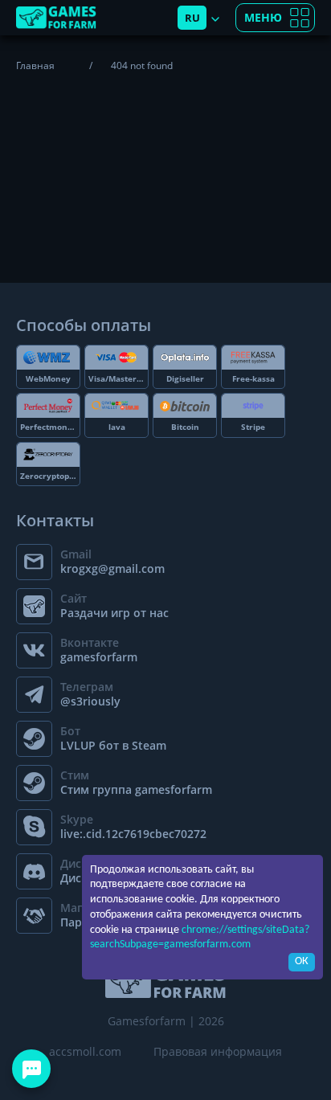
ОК (302, 961)
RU (192, 17)
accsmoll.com (85, 1051)
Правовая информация (217, 1051)
